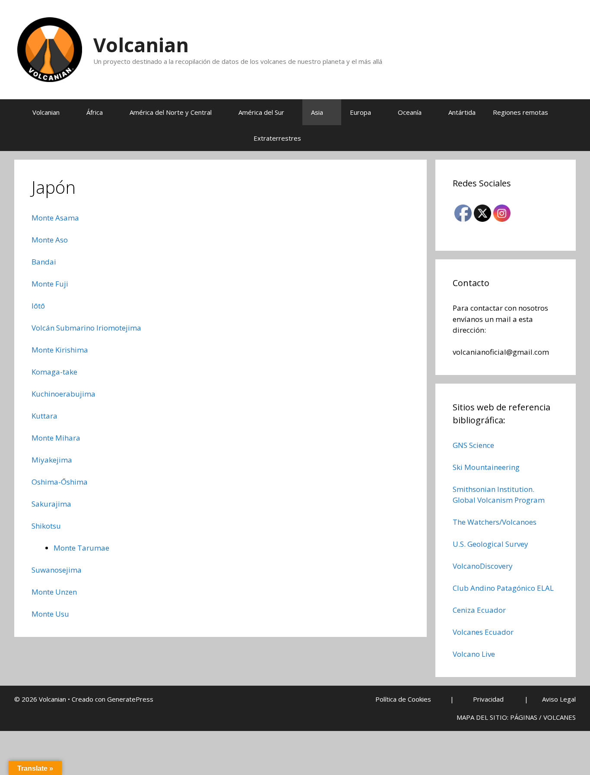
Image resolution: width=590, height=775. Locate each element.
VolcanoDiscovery (483, 566)
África (94, 112)
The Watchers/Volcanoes (494, 522)
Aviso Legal (559, 699)
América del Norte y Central (171, 112)
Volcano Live (474, 654)
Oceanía (410, 112)
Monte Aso (50, 240)
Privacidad (488, 699)
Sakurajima (51, 504)
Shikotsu (46, 526)
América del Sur (261, 112)
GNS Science (473, 445)
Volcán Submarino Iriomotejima (86, 328)
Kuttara (44, 416)
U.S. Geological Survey (490, 544)
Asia (317, 112)
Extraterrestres (277, 138)
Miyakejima (52, 460)
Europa (360, 112)
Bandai (44, 262)
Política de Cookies (403, 699)
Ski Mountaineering (486, 467)
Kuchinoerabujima (63, 394)
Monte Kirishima (60, 350)
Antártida (462, 112)
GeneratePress (130, 699)
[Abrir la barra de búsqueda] (332, 138)
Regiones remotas (520, 112)
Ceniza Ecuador (479, 610)
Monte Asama (55, 218)
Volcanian (141, 45)
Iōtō (38, 306)
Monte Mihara (56, 438)
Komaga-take (54, 372)
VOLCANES (559, 717)
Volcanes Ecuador (483, 632)
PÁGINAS (523, 717)
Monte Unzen (54, 592)
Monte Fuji (50, 284)
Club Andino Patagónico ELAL (503, 588)
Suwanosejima (57, 570)
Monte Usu (50, 614)
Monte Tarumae (81, 548)
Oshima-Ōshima (60, 482)
